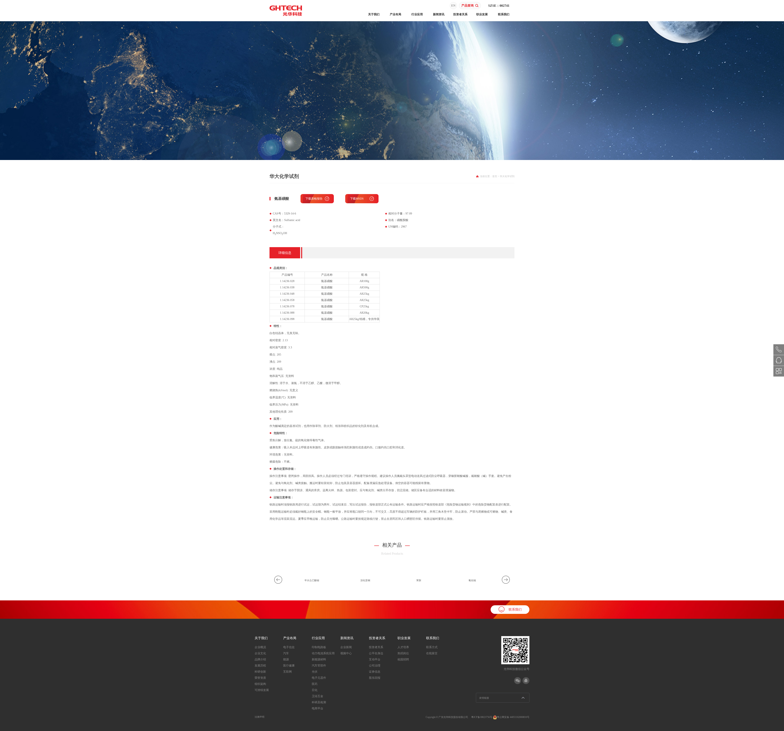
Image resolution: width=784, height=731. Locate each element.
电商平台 (317, 708)
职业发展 (482, 14)
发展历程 (260, 665)
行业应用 (417, 14)
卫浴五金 (317, 696)
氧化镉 (472, 580)
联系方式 (432, 647)
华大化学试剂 (507, 176)
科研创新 (260, 671)
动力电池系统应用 (323, 653)
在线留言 (432, 653)
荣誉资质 (260, 677)
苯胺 (418, 580)
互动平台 (374, 659)
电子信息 (289, 647)
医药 (314, 683)
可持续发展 (262, 690)
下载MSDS (357, 198)
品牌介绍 (260, 659)
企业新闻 (346, 647)
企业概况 (260, 647)
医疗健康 (289, 665)
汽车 (286, 653)
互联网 (287, 671)
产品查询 (467, 5)
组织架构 (260, 683)
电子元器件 (319, 677)
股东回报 (374, 677)
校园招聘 (403, 659)
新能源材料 (319, 659)
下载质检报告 (314, 198)
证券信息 (374, 671)
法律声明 (259, 716)
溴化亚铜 (365, 580)
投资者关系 (460, 14)
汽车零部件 (319, 665)
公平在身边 (376, 653)
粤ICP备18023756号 (481, 717)
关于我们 (374, 14)
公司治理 (374, 665)
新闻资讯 (438, 14)
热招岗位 (403, 653)
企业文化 (260, 653)
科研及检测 (319, 702)
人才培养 (403, 647)
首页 (494, 176)
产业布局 (395, 14)
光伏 (314, 671)
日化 (314, 690)
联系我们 (503, 14)
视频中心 (346, 653)
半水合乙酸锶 (311, 580)
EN (453, 5)
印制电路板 (319, 647)
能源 (286, 659)
